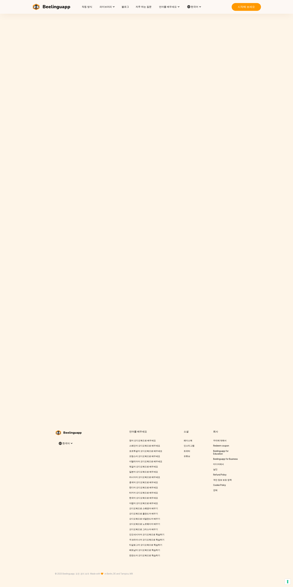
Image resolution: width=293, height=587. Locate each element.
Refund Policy (219, 474)
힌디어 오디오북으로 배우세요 (143, 487)
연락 (215, 490)
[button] (107, 6)
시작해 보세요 (246, 6)
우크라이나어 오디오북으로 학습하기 (146, 539)
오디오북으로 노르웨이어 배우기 (144, 524)
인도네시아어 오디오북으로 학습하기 (146, 534)
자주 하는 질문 (144, 6)
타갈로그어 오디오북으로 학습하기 (145, 545)
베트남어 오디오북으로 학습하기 (144, 550)
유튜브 (187, 456)
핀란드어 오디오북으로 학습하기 (144, 555)
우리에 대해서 (219, 440)
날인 (215, 469)
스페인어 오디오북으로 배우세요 (144, 445)
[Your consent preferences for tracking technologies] (288, 582)
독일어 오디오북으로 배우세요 (143, 466)
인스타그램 (189, 445)
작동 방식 (87, 6)
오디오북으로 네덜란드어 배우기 (144, 519)
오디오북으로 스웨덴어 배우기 (143, 508)
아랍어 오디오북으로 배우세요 (143, 503)
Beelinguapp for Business (225, 459)
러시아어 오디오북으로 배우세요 (144, 477)
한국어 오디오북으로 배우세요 (143, 498)
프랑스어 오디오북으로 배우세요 (144, 456)
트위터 (187, 451)
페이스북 (188, 440)
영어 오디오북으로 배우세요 (142, 440)
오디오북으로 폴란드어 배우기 (143, 513)
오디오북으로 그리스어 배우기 (143, 529)
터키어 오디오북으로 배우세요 (143, 492)
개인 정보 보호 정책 (222, 480)
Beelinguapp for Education (221, 452)
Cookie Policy (219, 485)
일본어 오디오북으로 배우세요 (143, 472)
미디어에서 (218, 464)
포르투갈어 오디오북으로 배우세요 (145, 451)
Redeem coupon (221, 445)
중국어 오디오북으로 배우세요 (143, 482)
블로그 (125, 6)
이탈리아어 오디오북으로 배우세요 (145, 461)
